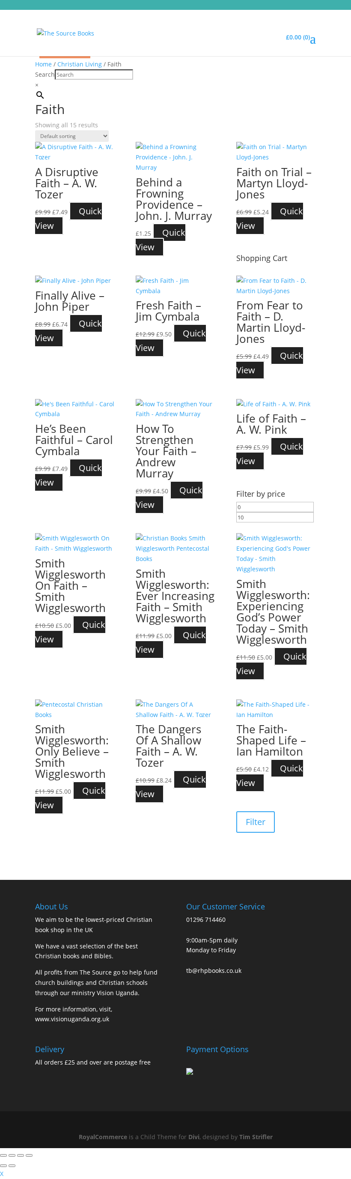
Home (43, 64)
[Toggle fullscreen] (12, 1155)
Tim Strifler (256, 1137)
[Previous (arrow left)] (3, 1165)
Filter (255, 822)
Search (45, 74)
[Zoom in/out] (3, 1155)
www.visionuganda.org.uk (72, 1019)
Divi (193, 1137)
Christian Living (79, 64)
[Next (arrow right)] (12, 1165)
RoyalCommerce (103, 1137)
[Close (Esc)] (29, 1155)
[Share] (20, 1155)
